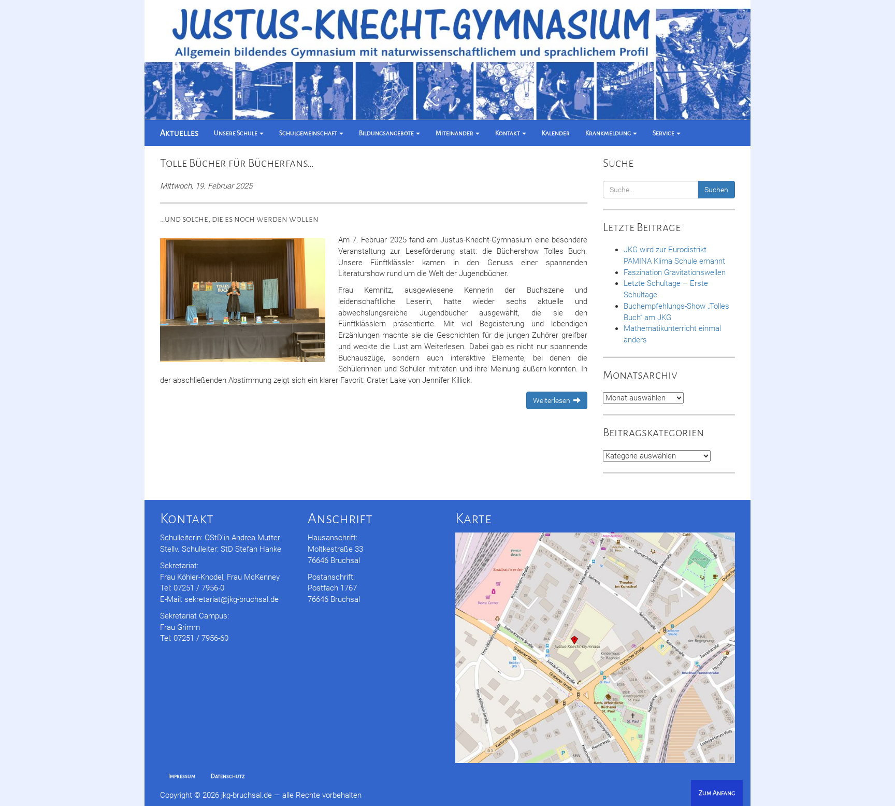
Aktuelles (179, 132)
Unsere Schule (236, 133)
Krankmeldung (608, 133)
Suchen (716, 189)
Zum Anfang (717, 793)
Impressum (181, 776)
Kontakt (508, 133)
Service (664, 133)
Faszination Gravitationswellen (675, 272)
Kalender (556, 133)
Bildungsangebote (387, 133)
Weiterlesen (553, 400)
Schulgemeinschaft (308, 133)
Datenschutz (228, 776)
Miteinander (455, 133)
